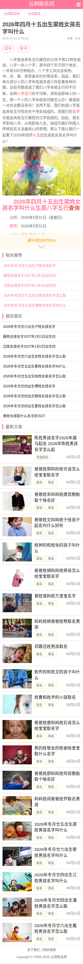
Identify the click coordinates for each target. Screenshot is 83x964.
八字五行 (24, 94)
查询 (74, 208)
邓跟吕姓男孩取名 (51, 646)
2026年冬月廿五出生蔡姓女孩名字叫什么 (34, 305)
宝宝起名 (42, 457)
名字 (76, 112)
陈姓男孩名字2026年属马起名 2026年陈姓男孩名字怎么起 (56, 444)
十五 (36, 135)
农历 (13, 226)
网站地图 (49, 950)
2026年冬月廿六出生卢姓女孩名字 (29, 266)
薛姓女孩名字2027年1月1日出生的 (29, 275)
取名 (24, 48)
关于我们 (33, 950)
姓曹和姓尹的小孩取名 (55, 697)
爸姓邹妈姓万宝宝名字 (55, 596)
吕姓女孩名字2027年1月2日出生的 (29, 285)
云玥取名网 (11, 13)
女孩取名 (34, 13)
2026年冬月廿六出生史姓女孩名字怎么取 (34, 295)
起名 (8, 48)
